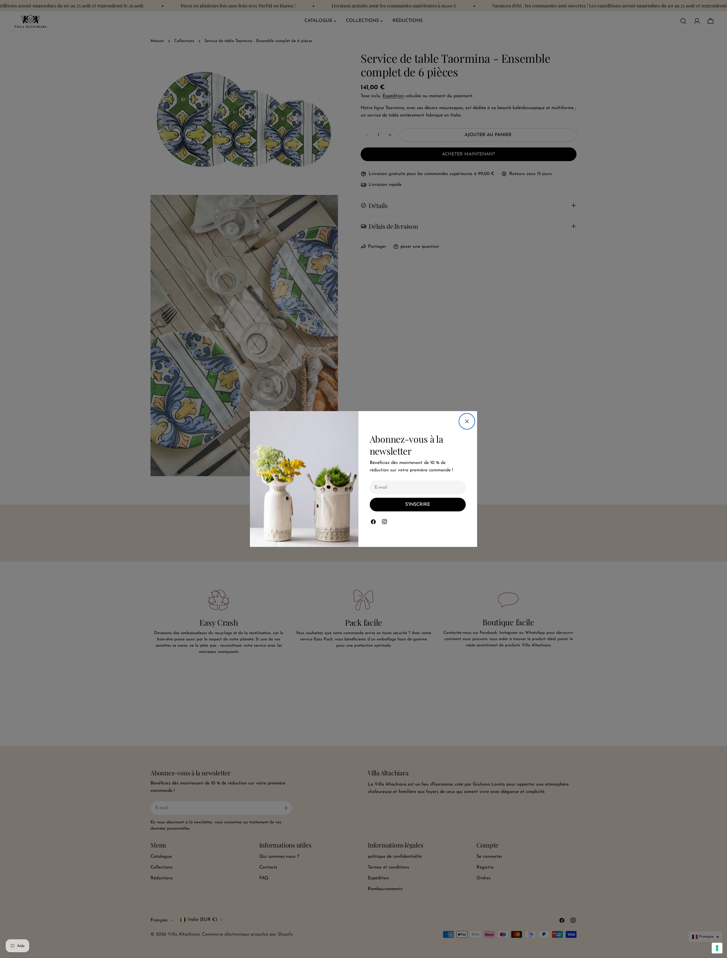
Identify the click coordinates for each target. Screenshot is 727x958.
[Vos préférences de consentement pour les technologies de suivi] (717, 948)
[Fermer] (467, 421)
